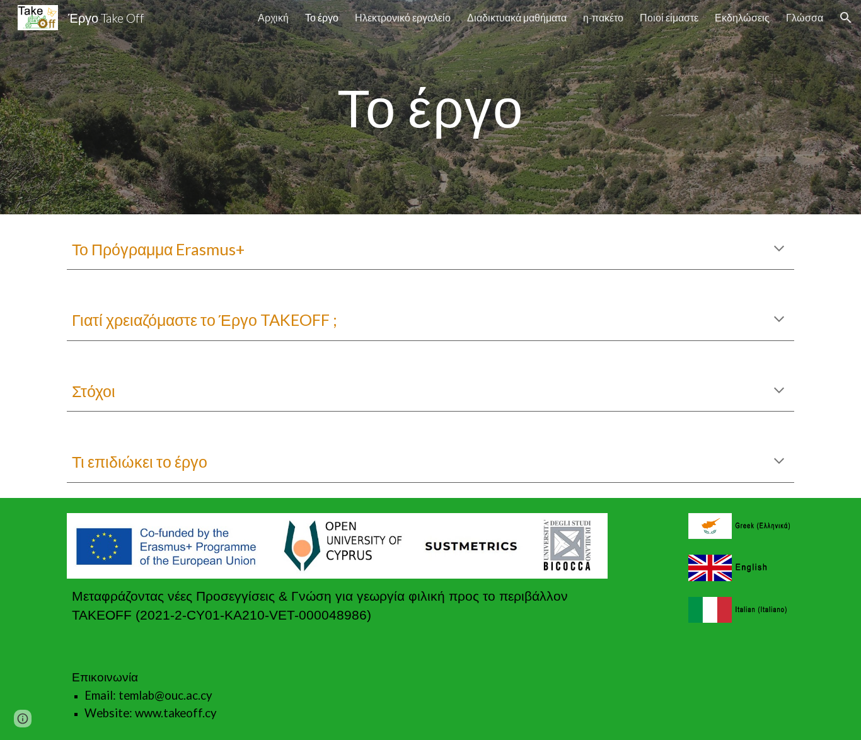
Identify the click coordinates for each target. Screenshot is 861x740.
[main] (430, 107)
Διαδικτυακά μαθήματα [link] (517, 17)
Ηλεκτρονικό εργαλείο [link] (403, 17)
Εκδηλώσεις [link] (742, 17)
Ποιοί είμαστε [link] (669, 17)
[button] (846, 18)
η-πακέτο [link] (603, 17)
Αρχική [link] (273, 17)
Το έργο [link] (321, 17)
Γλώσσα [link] (804, 17)
